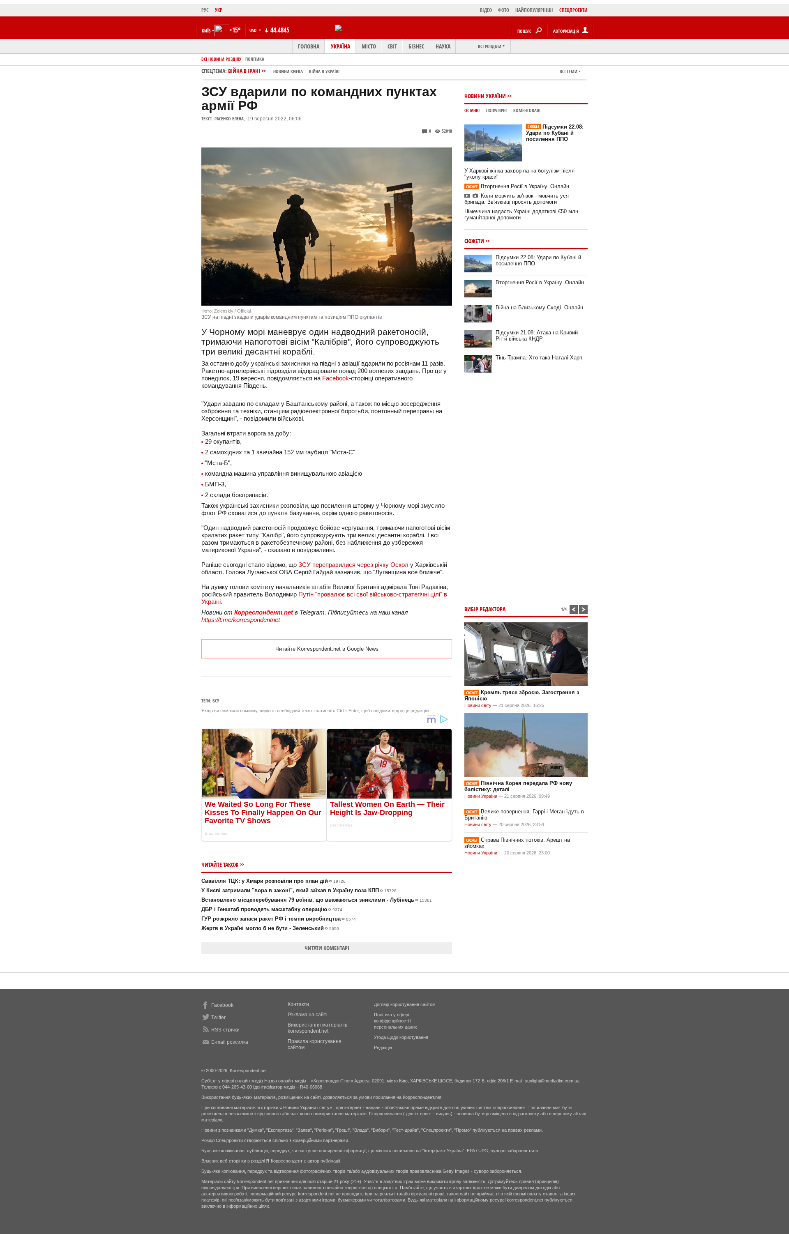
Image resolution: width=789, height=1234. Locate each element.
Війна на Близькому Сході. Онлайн (539, 307)
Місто (369, 46)
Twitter (218, 1017)
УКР (218, 10)
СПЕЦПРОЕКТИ (573, 10)
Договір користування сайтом (405, 1004)
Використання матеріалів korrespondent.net (317, 1028)
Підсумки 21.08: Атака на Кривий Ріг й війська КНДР (537, 335)
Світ (392, 46)
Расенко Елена (229, 118)
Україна (340, 46)
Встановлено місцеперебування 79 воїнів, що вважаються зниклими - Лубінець (316, 900)
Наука (443, 46)
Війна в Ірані (283, 71)
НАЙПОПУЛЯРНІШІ (534, 10)
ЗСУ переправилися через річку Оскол (353, 564)
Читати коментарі (327, 948)
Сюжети (474, 241)
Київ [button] (206, 31)
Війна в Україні (324, 71)
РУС (205, 10)
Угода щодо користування (401, 1037)
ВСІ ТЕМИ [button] (568, 71)
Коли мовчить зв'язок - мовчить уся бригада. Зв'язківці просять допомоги (516, 199)
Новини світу (477, 705)
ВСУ (215, 701)
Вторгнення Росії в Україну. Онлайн (517, 186)
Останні (472, 110)
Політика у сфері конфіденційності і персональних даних (395, 1020)
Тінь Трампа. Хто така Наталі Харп (539, 358)
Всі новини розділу (221, 59)
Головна (308, 46)
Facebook (335, 378)
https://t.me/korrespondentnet (240, 619)
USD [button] (253, 30)
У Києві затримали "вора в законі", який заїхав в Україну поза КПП (299, 890)
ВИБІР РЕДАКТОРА (484, 609)
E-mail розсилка (229, 1042)
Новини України (485, 96)
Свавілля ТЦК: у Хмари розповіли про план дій (273, 881)
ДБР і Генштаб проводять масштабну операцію (271, 909)
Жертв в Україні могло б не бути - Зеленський (270, 928)
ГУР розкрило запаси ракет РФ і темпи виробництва (278, 919)
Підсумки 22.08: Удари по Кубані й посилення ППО (555, 133)
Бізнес (416, 46)
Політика (254, 59)
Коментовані (526, 110)
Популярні (496, 110)
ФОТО (503, 10)
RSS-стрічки (225, 1030)
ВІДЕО (486, 10)
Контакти (298, 1004)
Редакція (383, 1047)
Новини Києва (288, 71)
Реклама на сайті (308, 1015)
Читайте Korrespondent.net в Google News (326, 649)
